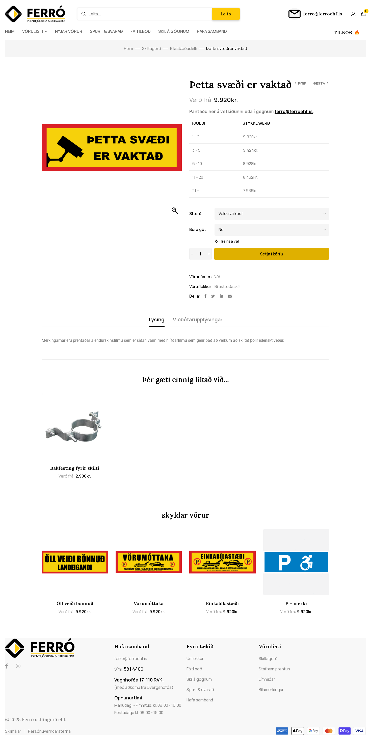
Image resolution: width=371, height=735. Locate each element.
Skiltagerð (151, 48)
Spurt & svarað (106, 31)
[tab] (157, 319)
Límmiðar (267, 679)
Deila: (194, 296)
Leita (226, 14)
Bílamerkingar (271, 689)
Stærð (195, 213)
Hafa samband (212, 31)
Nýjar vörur (68, 31)
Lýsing (157, 319)
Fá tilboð (140, 31)
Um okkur (195, 658)
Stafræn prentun (274, 669)
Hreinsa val (229, 241)
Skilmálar (13, 731)
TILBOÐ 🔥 (347, 32)
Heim (10, 31)
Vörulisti (32, 31)
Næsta (318, 83)
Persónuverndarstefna (49, 731)
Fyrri (302, 83)
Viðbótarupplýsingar (198, 319)
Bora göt (197, 229)
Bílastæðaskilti (183, 48)
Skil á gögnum (173, 31)
